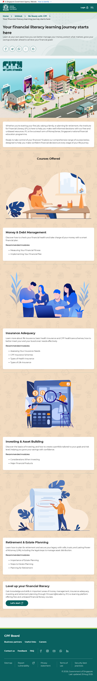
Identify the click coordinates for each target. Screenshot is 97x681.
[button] (26, 49)
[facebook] (6, 49)
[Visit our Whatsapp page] (61, 651)
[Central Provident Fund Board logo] (11, 7)
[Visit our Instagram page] (47, 651)
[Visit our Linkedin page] (67, 651)
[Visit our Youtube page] (54, 651)
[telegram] (12, 49)
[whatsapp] (19, 49)
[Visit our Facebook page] (41, 651)
